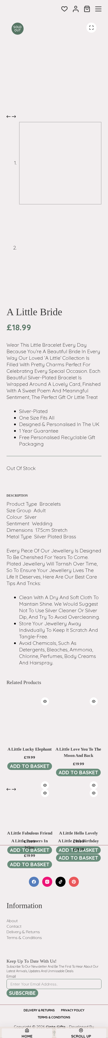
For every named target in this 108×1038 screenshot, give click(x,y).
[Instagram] (47, 882)
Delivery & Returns (23, 931)
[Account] (76, 9)
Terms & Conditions (24, 937)
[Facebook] (34, 882)
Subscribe (22, 993)
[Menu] (98, 9)
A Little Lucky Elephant (30, 749)
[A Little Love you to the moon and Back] (78, 717)
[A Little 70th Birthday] (78, 808)
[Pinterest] (74, 882)
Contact (14, 926)
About (12, 920)
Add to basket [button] (29, 766)
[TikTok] (61, 882)
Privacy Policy (72, 1010)
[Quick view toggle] (45, 701)
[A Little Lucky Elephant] (30, 717)
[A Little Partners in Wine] (30, 808)
